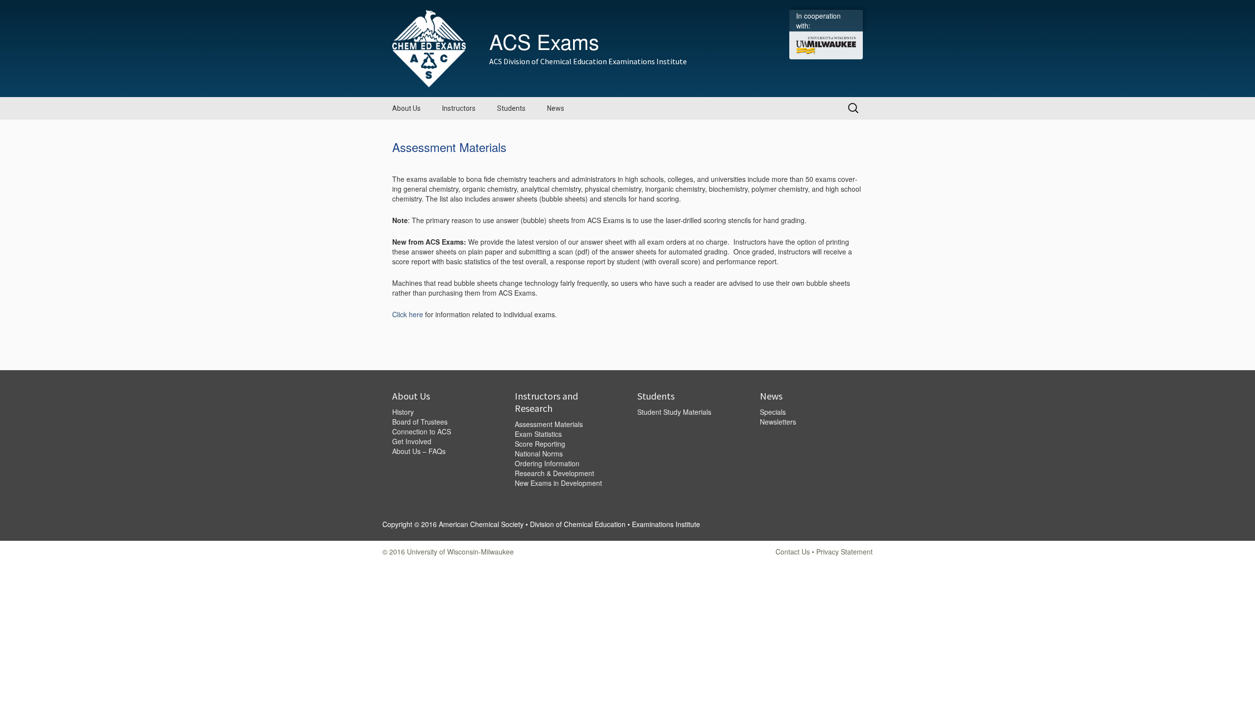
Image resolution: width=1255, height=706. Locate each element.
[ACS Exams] (429, 47)
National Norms (539, 453)
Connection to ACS (421, 431)
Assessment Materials (549, 424)
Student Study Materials (674, 412)
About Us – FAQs (419, 451)
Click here (407, 314)
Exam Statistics (538, 434)
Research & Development (554, 473)
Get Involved (411, 441)
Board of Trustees (420, 422)
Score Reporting (540, 444)
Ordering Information (547, 463)
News (555, 108)
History (403, 412)
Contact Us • (796, 551)
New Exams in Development (558, 483)
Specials (773, 412)
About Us (406, 108)
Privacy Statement (844, 551)
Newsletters (778, 422)
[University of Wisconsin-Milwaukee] (826, 45)
